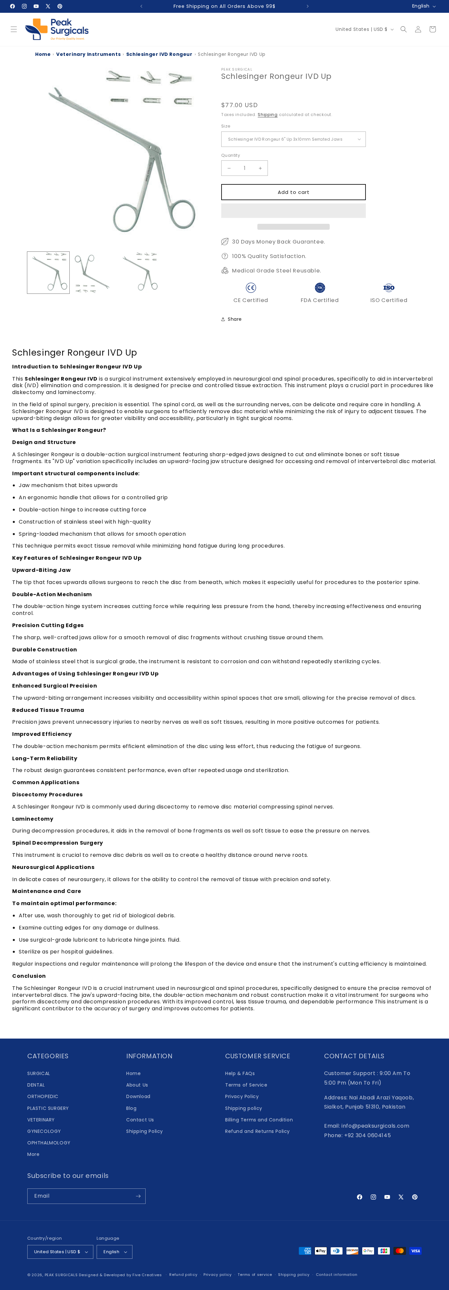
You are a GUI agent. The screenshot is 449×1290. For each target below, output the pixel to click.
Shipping (268, 114)
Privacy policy (217, 1274)
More (33, 1154)
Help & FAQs (240, 1073)
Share (235, 319)
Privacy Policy (242, 1096)
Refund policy (183, 1274)
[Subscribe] (138, 1196)
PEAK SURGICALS (61, 1275)
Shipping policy (243, 1108)
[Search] (403, 29)
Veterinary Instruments (88, 54)
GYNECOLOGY (44, 1131)
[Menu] (14, 29)
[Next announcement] (307, 6)
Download (138, 1096)
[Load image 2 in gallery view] (94, 273)
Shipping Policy (144, 1131)
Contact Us (140, 1119)
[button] (293, 211)
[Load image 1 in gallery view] (48, 273)
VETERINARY (41, 1119)
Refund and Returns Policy (257, 1131)
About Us (137, 1085)
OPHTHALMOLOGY (49, 1142)
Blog (131, 1108)
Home (43, 54)
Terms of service (255, 1274)
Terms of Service (246, 1085)
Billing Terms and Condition (259, 1119)
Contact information (337, 1274)
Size (226, 126)
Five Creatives (147, 1275)
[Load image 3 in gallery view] (139, 273)
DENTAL (36, 1085)
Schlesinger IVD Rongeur (159, 54)
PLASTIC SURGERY (48, 1108)
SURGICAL (38, 1073)
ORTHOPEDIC (43, 1096)
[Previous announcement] (141, 6)
